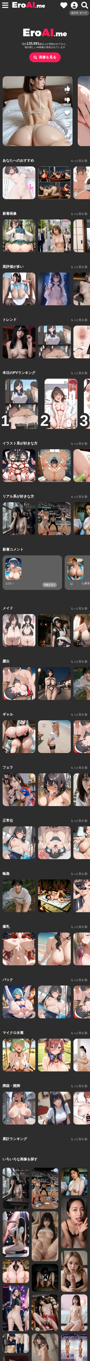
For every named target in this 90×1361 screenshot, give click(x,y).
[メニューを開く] (5, 5)
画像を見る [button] (47, 57)
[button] (67, 126)
